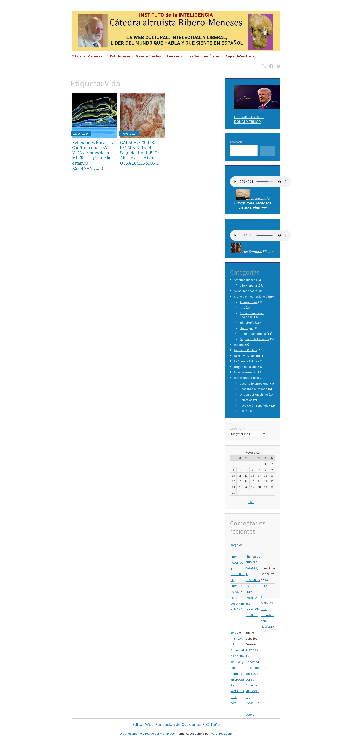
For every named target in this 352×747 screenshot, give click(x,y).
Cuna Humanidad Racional (252, 315)
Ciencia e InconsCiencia (250, 297)
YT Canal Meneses (87, 56)
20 (252, 481)
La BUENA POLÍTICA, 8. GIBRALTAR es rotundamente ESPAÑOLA (267, 603)
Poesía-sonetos (245, 372)
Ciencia (173, 56)
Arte (242, 308)
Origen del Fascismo (254, 394)
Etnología (246, 328)
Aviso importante (245, 291)
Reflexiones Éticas (204, 56)
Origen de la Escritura (254, 339)
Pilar (249, 556)
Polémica (246, 400)
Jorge (234, 545)
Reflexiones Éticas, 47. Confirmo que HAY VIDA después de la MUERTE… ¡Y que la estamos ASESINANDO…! (93, 155)
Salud (244, 411)
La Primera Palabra (246, 361)
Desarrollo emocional (254, 383)
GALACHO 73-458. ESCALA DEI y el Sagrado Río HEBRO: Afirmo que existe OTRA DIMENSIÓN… (140, 153)
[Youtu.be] (263, 63)
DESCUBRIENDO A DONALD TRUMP (249, 119)
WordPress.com (221, 733)
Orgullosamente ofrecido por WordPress (147, 733)
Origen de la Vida (245, 367)
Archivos (238, 429)
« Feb (251, 502)
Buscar (236, 141)
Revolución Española (254, 405)
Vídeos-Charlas (148, 56)
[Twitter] (278, 63)
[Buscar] (267, 151)
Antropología (248, 302)
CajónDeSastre (238, 56)
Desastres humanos (253, 389)
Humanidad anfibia (253, 334)
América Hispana (245, 280)
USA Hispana (119, 56)
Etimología (247, 322)
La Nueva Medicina (247, 356)
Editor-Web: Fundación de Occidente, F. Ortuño (176, 724)
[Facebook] (270, 63)
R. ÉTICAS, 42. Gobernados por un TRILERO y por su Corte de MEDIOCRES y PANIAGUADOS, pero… (237, 670)
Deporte (239, 345)
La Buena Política (245, 350)
